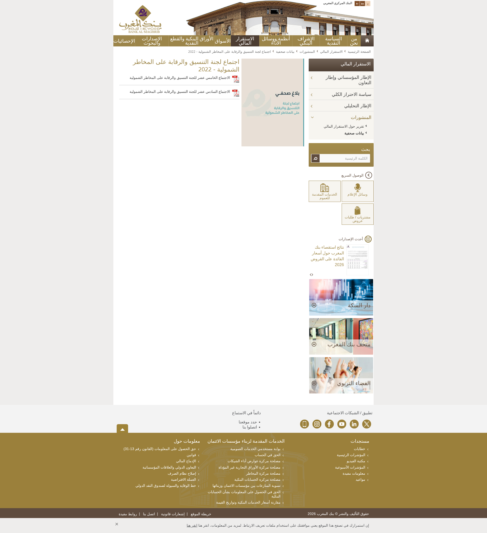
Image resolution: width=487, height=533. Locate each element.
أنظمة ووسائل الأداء (276, 41)
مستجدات (360, 441)
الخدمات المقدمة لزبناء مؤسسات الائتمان (246, 441)
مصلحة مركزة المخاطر (263, 473)
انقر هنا (192, 525)
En (362, 3)
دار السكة (359, 305)
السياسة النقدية (333, 41)
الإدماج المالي (186, 461)
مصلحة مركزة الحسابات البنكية (257, 479)
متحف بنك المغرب (349, 344)
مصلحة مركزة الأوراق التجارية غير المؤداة (250, 467)
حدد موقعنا (248, 422)
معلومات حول (187, 441)
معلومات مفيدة (354, 473)
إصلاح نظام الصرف (182, 473)
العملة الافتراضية (183, 479)
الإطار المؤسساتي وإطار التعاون (348, 80)
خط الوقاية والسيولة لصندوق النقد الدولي (165, 486)
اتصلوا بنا (249, 427)
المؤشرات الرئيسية (351, 455)
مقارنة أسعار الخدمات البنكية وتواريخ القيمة (248, 502)
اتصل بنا (149, 514)
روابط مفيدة (128, 514)
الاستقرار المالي (245, 41)
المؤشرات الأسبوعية (350, 467)
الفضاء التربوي (354, 383)
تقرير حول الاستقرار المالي (344, 126)
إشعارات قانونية (173, 514)
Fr (357, 3)
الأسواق (223, 41)
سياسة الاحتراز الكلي (351, 94)
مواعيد (360, 479)
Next (312, 275)
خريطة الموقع (201, 514)
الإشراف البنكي (306, 41)
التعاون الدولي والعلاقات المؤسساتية (169, 467)
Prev (311, 275)
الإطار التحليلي (357, 105)
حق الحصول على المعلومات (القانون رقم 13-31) (160, 449)
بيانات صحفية (285, 51)
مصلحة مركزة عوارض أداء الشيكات (254, 461)
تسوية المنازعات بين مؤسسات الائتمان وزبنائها (247, 486)
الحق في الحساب (268, 455)
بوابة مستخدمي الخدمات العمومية (255, 449)
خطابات (359, 449)
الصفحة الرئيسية (359, 51)
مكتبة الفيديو (356, 461)
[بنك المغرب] (140, 19)
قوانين (191, 455)
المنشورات (307, 51)
